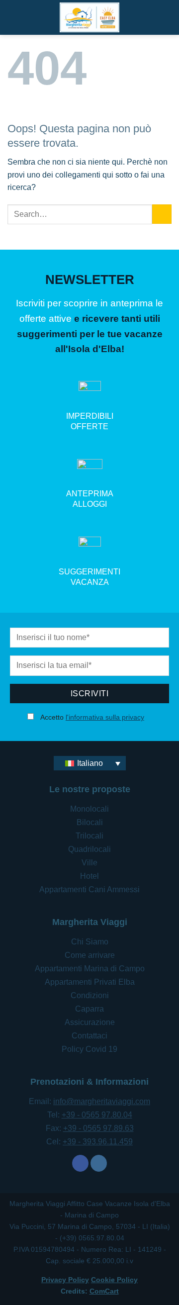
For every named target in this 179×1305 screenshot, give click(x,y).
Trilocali (89, 836)
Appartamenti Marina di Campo (90, 968)
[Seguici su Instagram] (98, 1163)
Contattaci (89, 1035)
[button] (166, 17)
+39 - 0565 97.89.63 (98, 1128)
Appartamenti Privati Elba (90, 982)
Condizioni (90, 995)
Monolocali (89, 809)
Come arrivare (90, 955)
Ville (89, 862)
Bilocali (90, 822)
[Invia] (162, 214)
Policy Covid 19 (89, 1049)
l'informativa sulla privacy (105, 717)
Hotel (89, 876)
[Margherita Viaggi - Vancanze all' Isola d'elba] (89, 17)
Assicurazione (90, 1022)
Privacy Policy (65, 1280)
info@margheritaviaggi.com (101, 1101)
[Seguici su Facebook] (80, 1163)
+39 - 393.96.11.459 (98, 1141)
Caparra (89, 1009)
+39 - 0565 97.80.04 (97, 1115)
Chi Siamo (89, 941)
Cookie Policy (114, 1280)
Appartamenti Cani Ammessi (89, 889)
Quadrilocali (89, 849)
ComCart (104, 1291)
